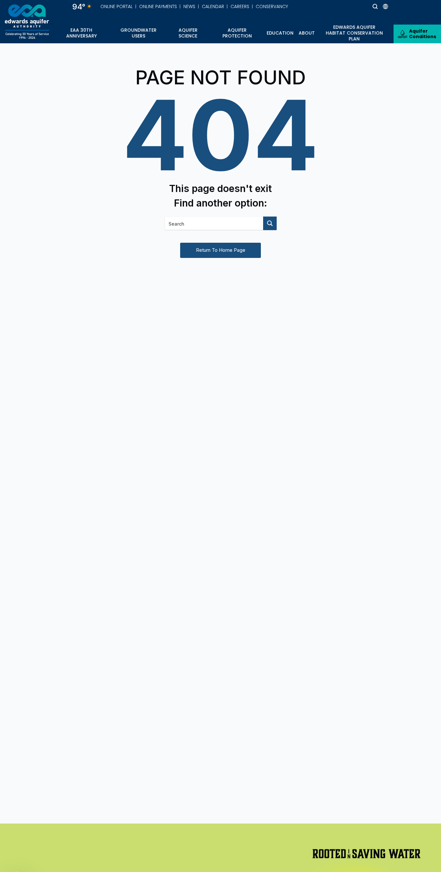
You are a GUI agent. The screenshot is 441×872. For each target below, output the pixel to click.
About (307, 33)
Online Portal (116, 6)
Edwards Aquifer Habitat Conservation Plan (354, 33)
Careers (240, 6)
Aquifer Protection (237, 33)
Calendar (213, 6)
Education (280, 33)
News (189, 6)
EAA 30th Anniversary (81, 33)
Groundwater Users (138, 33)
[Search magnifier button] (363, 6)
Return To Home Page (220, 250)
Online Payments (158, 6)
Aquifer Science (188, 33)
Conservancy (272, 6)
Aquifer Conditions (422, 34)
